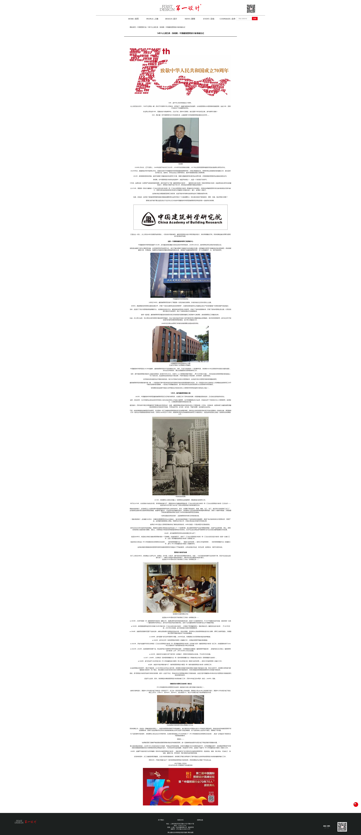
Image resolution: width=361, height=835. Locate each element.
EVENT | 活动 (208, 19)
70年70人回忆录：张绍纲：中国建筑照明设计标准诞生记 (166, 27)
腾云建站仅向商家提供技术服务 (177, 832)
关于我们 (161, 820)
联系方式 (180, 820)
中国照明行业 (141, 27)
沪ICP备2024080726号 (183, 829)
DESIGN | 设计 (171, 19)
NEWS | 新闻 (190, 19)
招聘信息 (200, 820)
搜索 (254, 18)
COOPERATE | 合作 (227, 19)
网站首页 (133, 27)
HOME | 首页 (133, 19)
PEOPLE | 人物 (152, 19)
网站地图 (190, 832)
